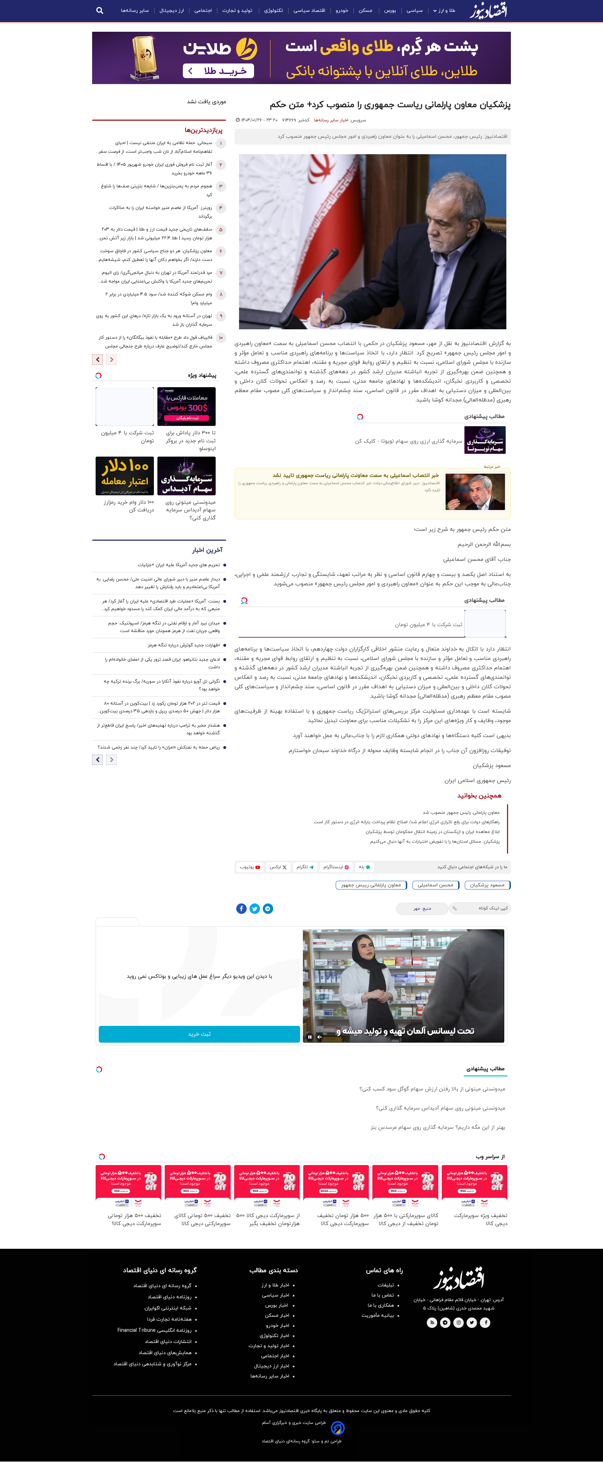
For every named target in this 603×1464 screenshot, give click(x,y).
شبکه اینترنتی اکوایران (168, 1308)
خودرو (342, 10)
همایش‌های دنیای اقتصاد (165, 1353)
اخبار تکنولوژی (274, 1335)
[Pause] (310, 1037)
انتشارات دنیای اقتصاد (168, 1341)
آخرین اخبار (207, 550)
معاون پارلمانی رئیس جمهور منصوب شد (461, 813)
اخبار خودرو (277, 1325)
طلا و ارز (447, 10)
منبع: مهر (422, 908)
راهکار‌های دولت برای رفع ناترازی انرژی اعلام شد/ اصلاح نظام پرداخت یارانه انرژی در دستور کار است (407, 822)
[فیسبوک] (241, 908)
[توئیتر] (255, 908)
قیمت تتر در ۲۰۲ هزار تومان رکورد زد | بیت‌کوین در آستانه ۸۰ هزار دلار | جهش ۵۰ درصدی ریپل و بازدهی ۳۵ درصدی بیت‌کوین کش (160, 708)
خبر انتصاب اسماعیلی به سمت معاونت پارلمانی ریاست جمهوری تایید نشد (356, 475)
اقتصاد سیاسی (309, 10)
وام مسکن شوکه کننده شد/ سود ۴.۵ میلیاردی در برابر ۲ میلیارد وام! (158, 298)
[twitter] (472, 1323)
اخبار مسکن (277, 1315)
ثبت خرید (199, 1034)
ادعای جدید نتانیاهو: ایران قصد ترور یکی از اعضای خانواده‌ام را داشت (162, 664)
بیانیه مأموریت (378, 1315)
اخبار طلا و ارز (275, 1285)
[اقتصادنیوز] (458, 1278)
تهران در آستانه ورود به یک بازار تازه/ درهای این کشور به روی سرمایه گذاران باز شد (154, 320)
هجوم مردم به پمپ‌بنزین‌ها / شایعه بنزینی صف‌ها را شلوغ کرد (156, 190)
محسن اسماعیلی (435, 885)
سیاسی (415, 10)
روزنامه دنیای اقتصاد (170, 1297)
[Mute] (319, 1037)
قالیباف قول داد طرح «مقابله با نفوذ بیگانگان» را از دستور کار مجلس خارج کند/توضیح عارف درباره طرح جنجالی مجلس (155, 342)
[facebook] (486, 1323)
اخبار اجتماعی (275, 1356)
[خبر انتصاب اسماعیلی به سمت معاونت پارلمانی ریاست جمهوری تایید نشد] (475, 492)
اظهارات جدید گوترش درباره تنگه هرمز (184, 646)
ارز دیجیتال (171, 10)
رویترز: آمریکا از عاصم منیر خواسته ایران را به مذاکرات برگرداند (160, 212)
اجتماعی (203, 10)
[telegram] (445, 1323)
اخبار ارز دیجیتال (271, 1366)
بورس (390, 10)
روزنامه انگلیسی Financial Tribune (155, 1330)
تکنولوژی (273, 10)
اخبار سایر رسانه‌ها (331, 120)
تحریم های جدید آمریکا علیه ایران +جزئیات (179, 565)
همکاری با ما (381, 1305)
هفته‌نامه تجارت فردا (169, 1319)
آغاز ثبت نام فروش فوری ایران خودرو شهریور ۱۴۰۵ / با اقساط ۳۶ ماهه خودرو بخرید (154, 169)
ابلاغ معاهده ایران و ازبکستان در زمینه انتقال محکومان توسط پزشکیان (433, 832)
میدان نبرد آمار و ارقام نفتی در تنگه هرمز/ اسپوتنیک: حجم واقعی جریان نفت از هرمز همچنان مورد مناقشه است (164, 628)
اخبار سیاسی (275, 1295)
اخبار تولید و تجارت (268, 1346)
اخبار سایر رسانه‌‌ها (270, 1376)
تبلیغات (386, 1285)
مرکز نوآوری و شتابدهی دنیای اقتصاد (152, 1364)
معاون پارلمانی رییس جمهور (371, 885)
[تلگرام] (268, 908)
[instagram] (459, 1323)
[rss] (432, 1323)
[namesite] (488, 10)
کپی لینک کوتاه (493, 908)
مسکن (366, 10)
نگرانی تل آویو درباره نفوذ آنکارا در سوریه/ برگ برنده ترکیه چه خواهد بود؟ (162, 686)
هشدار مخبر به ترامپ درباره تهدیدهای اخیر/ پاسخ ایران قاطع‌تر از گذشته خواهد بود (158, 730)
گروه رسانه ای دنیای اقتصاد (162, 1286)
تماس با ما (383, 1295)
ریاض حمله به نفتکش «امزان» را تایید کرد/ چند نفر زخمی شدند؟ (159, 748)
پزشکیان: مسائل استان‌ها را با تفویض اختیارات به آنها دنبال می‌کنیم (435, 842)
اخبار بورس (277, 1305)
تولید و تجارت (238, 10)
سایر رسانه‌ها (135, 10)
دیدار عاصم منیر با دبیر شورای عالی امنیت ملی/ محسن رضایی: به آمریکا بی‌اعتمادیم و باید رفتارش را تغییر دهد (158, 584)
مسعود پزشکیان (487, 885)
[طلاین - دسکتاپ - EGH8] (301, 58)
